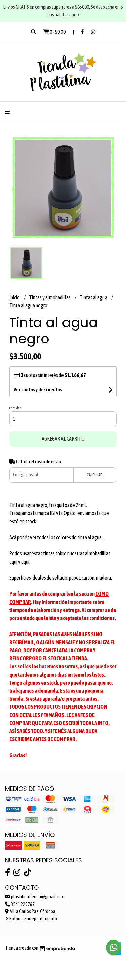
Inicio (14, 297)
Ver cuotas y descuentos (38, 389)
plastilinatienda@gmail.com (37, 896)
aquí (13, 562)
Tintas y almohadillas (50, 297)
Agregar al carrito (63, 439)
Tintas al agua (94, 297)
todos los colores (54, 537)
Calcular (95, 474)
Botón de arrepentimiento (33, 918)
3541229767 (22, 904)
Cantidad (15, 408)
